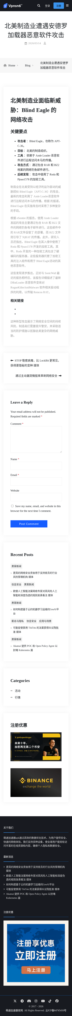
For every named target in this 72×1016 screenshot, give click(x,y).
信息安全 (16, 584)
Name (14, 459)
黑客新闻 (16, 566)
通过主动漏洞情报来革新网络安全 (36, 375)
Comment (16, 423)
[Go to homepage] (12, 5)
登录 (47, 6)
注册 (58, 6)
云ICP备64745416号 (55, 1010)
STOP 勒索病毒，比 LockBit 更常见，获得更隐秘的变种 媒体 (35, 363)
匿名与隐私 (18, 621)
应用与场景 (45, 621)
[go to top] (62, 1003)
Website (14, 490)
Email (14, 474)
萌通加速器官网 (14, 1010)
